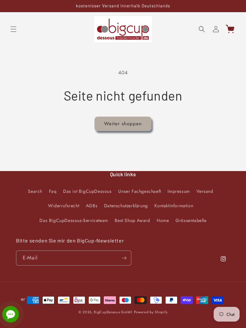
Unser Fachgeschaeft (139, 191)
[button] (13, 29)
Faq (53, 191)
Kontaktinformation (173, 205)
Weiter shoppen (123, 123)
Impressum (179, 191)
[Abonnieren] (124, 258)
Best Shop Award (132, 220)
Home (163, 220)
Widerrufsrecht (63, 205)
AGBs (91, 205)
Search (35, 191)
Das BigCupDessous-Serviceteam (73, 220)
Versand (204, 191)
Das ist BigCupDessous (87, 191)
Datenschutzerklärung (126, 205)
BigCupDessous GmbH (113, 312)
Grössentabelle (191, 220)
